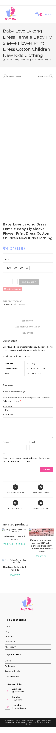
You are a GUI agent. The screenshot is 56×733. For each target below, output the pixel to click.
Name (6, 442)
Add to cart (29, 282)
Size (6, 259)
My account (10, 647)
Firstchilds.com (19, 708)
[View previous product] (5, 76)
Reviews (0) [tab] (28, 333)
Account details (12, 671)
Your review (9, 414)
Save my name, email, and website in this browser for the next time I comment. (26, 460)
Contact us (10, 642)
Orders (8, 661)
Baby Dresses (19, 304)
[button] (12, 289)
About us (9, 636)
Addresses (10, 666)
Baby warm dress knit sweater (15, 537)
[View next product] (51, 76)
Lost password (12, 676)
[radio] (9, 268)
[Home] (4, 60)
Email (32, 442)
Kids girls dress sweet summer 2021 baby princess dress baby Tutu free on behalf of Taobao (41, 546)
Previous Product (14, 76)
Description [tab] (28, 321)
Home (8, 626)
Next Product (43, 76)
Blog (7, 631)
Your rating (8, 406)
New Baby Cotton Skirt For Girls (14, 568)
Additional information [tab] (27, 327)
